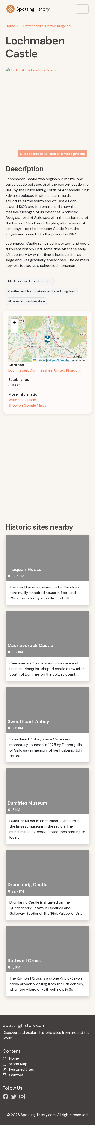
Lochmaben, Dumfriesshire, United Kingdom (44, 370)
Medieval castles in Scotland (29, 281)
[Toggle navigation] (82, 9)
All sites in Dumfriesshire (26, 301)
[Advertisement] (47, 466)
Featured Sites (21, 1069)
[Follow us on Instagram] (23, 1097)
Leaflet (40, 360)
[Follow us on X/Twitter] (14, 1097)
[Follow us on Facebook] (6, 1097)
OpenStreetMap (60, 360)
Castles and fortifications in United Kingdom (41, 291)
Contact (16, 1074)
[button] (47, 339)
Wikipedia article (22, 399)
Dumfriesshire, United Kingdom (46, 25)
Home (10, 25)
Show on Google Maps (27, 405)
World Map (18, 1063)
